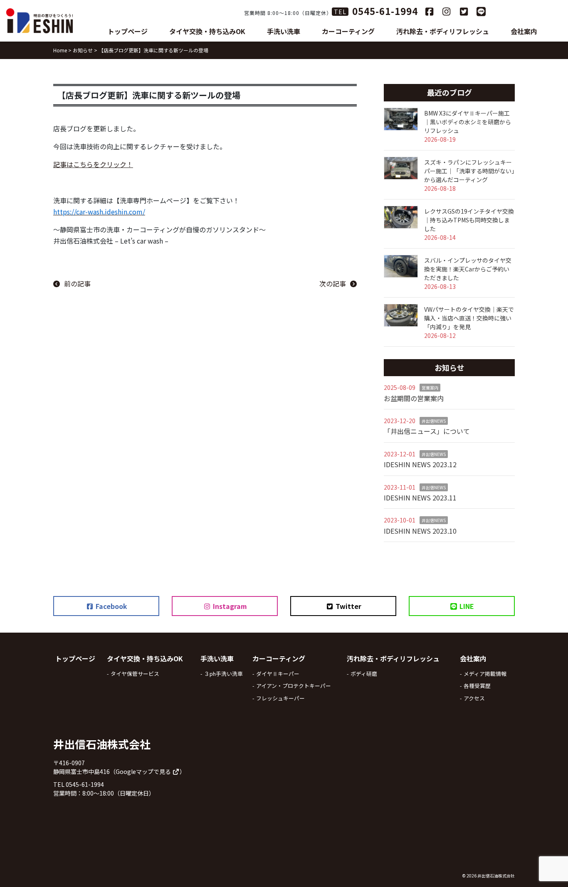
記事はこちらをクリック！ (93, 164)
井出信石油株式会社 (496, 875)
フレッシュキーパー (280, 698)
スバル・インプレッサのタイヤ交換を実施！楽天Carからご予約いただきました (467, 269)
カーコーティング (348, 31)
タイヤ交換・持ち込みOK (207, 31)
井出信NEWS (434, 421)
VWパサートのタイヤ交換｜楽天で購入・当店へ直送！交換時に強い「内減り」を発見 (469, 318)
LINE (466, 606)
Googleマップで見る (144, 771)
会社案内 (524, 31)
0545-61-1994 (385, 10)
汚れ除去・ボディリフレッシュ (442, 31)
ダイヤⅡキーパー (277, 674)
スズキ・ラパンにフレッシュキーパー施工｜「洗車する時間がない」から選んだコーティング (469, 171)
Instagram (229, 606)
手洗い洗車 (283, 31)
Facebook (110, 606)
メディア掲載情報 (485, 674)
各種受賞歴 (477, 686)
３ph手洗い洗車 (223, 674)
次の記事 (332, 283)
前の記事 (77, 283)
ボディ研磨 (364, 674)
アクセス (474, 698)
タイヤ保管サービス (135, 674)
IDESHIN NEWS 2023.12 (420, 464)
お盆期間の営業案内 (414, 398)
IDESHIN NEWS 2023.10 (420, 531)
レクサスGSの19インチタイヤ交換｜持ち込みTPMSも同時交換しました (469, 220)
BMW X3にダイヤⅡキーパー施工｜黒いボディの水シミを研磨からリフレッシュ (467, 122)
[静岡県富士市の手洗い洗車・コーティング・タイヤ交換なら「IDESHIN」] (39, 20)
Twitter (347, 606)
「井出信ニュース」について (427, 431)
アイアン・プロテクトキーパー (293, 686)
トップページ (128, 31)
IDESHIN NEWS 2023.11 (420, 498)
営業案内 (430, 387)
